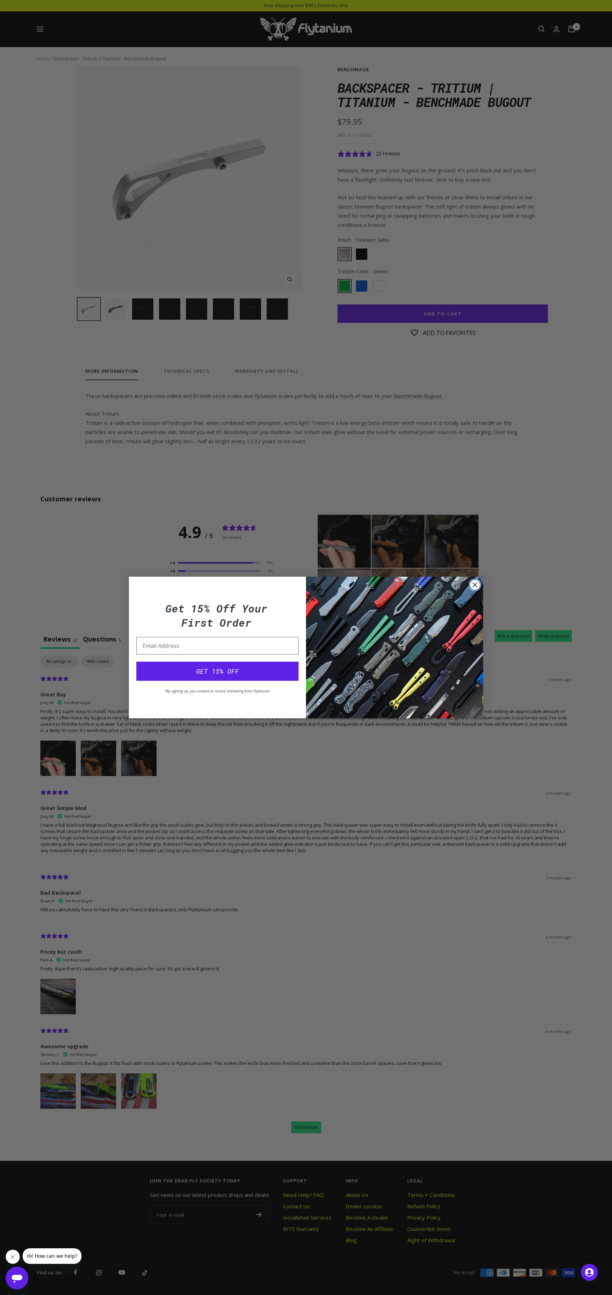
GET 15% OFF (217, 671)
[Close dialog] (475, 585)
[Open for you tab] (589, 1272)
